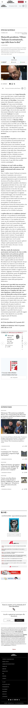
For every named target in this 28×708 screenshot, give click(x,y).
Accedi (8, 620)
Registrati (19, 620)
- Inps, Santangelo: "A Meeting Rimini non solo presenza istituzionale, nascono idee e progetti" (13, 553)
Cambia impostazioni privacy (8, 663)
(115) (26, 489)
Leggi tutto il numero (14, 534)
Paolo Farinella (9, 345)
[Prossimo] (25, 343)
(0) (26, 446)
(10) (26, 472)
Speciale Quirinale (8, 30)
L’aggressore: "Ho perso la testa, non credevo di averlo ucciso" (10, 484)
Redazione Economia (6, 459)
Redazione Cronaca (6, 472)
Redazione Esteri (5, 446)
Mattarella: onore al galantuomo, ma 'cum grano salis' (10, 339)
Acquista (14, 377)
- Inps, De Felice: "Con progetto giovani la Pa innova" (12, 558)
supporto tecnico (7, 645)
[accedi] (25, 2)
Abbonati (20, 1)
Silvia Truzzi (4, 45)
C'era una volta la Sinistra (9, 373)
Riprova (14, 649)
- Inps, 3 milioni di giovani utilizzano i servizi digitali (12, 560)
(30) (9, 346)
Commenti (5, 83)
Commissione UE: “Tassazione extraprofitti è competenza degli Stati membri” (10, 453)
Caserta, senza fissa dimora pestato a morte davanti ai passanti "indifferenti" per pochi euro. (10, 480)
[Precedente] (2, 343)
